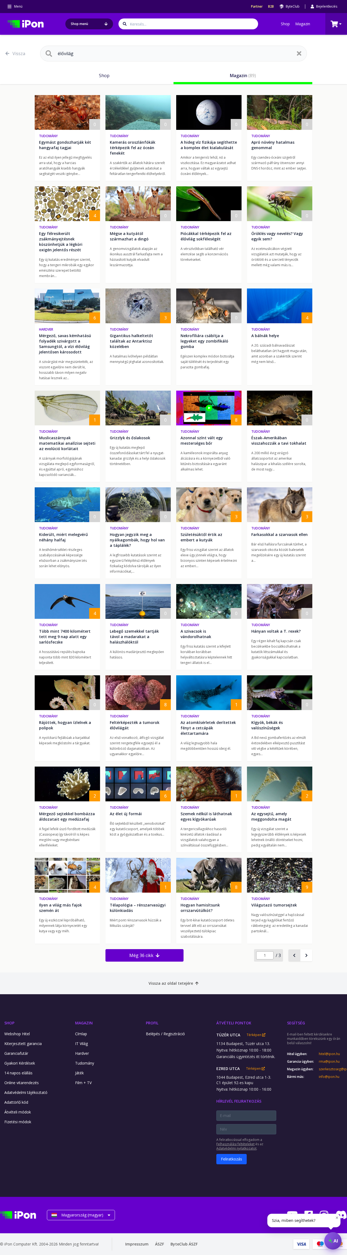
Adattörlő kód (16, 1102)
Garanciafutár (16, 1053)
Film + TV (83, 1082)
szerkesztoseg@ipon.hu (333, 1069)
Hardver (46, 329)
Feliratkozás (231, 1159)
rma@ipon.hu (329, 1061)
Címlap (81, 1033)
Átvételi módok (17, 1112)
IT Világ (81, 1043)
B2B (271, 6)
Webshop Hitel (17, 1033)
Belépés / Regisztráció (165, 1033)
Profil (152, 1022)
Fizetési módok (17, 1121)
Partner (257, 6)
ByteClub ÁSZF (184, 1244)
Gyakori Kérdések (19, 1063)
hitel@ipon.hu (329, 1054)
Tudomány (48, 136)
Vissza (18, 54)
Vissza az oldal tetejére (171, 983)
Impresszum (137, 1244)
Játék (79, 1072)
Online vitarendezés (21, 1082)
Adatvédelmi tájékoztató (25, 1092)
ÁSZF (159, 1244)
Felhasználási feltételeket (235, 1144)
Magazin (302, 23)
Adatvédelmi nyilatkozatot (236, 1148)
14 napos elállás (18, 1072)
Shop (285, 23)
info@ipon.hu (329, 1077)
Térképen (254, 1035)
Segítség (296, 1022)
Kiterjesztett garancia (23, 1043)
